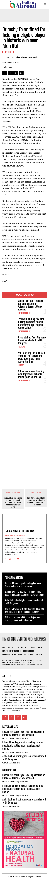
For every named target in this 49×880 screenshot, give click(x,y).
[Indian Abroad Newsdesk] (4, 57)
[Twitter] (10, 73)
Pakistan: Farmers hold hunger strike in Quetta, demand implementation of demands (36, 501)
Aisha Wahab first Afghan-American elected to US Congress (32, 340)
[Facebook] (4, 73)
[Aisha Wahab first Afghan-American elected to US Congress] (9, 342)
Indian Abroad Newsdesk (26, 57)
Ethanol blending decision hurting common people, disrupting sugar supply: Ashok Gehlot (31, 323)
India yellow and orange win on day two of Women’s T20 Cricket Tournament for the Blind (13, 502)
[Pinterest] (15, 73)
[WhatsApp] (21, 73)
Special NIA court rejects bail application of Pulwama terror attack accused (30, 305)
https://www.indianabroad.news (15, 535)
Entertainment (24, 313)
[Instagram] (10, 558)
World (21, 347)
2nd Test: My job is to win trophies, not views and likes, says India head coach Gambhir (31, 357)
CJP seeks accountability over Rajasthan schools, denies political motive (31, 374)
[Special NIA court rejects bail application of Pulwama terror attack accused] (9, 305)
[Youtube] (18, 558)
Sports (21, 365)
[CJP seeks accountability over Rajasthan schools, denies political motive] (9, 376)
